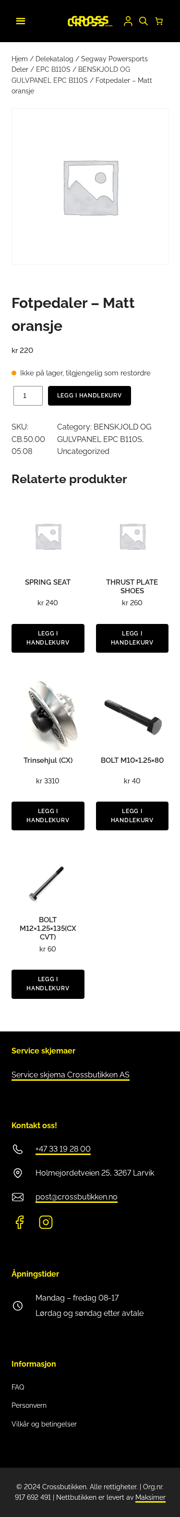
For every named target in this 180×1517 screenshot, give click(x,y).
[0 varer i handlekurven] (158, 21)
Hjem (20, 59)
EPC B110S (53, 69)
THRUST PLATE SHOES (132, 586)
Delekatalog (54, 59)
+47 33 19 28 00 (63, 1149)
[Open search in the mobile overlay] (143, 21)
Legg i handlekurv (89, 395)
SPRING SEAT (48, 582)
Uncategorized (83, 451)
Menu (19, 19)
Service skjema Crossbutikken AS (71, 1074)
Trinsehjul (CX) (48, 760)
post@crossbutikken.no (77, 1196)
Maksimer (150, 1497)
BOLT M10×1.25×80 (132, 760)
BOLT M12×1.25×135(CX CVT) (48, 928)
